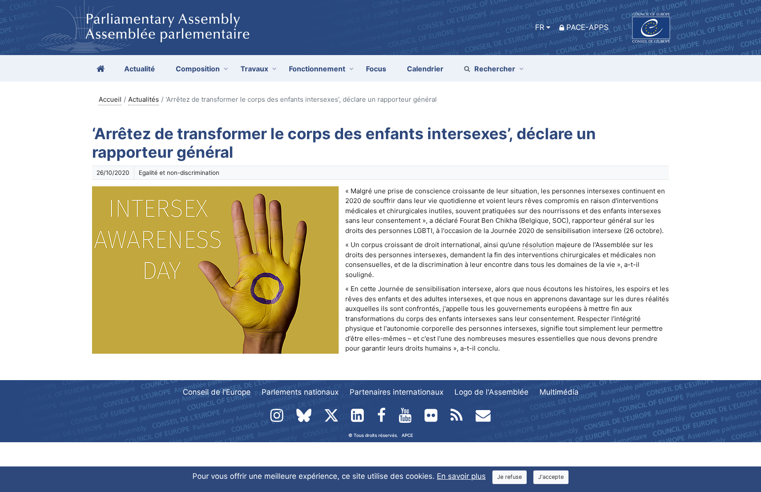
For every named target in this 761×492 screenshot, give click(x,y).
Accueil (110, 99)
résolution (538, 244)
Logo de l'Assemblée (491, 392)
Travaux (254, 68)
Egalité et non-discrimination (179, 172)
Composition (198, 68)
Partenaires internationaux (396, 392)
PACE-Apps (587, 27)
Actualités (143, 99)
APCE (407, 435)
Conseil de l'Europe (217, 392)
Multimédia (559, 392)
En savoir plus (461, 476)
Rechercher (494, 68)
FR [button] (539, 27)
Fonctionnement (317, 68)
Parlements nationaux (300, 392)
